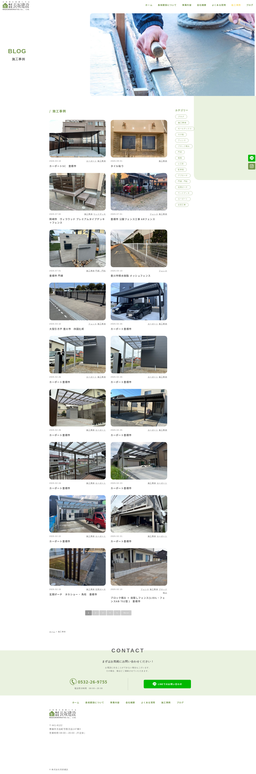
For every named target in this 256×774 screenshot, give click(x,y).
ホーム (148, 5)
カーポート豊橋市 (121, 329)
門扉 (180, 152)
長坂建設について (167, 5)
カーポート (91, 161)
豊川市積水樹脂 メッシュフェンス (131, 275)
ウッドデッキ (99, 214)
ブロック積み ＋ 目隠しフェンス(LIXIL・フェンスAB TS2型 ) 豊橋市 (138, 599)
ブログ (249, 5)
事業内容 (186, 5)
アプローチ (183, 175)
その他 (181, 134)
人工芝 (181, 164)
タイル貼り (117, 166)
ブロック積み (184, 146)
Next (126, 613)
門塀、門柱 (100, 271)
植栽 (180, 158)
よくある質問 (219, 5)
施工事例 (236, 5)
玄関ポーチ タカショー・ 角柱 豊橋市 (73, 594)
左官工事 (182, 205)
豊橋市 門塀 (56, 275)
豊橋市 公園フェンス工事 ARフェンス (133, 219)
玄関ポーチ (100, 589)
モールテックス (185, 129)
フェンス (154, 214)
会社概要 (201, 5)
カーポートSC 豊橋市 (62, 166)
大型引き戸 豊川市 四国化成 (66, 329)
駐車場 (181, 170)
